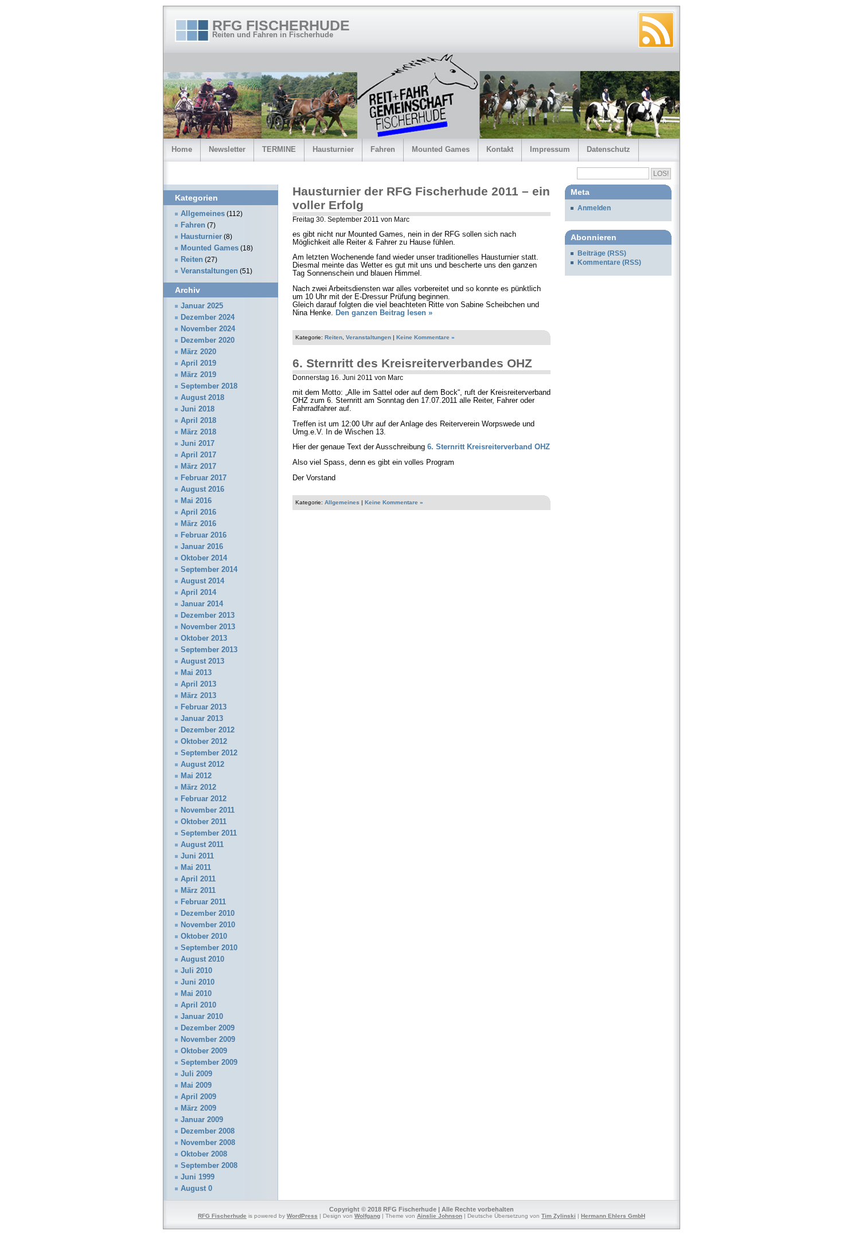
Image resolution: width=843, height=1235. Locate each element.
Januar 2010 (202, 1017)
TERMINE (279, 149)
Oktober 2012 (204, 742)
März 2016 (198, 524)
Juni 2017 (197, 444)
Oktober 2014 (204, 558)
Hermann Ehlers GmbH (613, 1216)
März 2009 (198, 1108)
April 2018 (198, 421)
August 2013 (202, 661)
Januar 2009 (202, 1120)
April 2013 (198, 684)
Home (181, 149)
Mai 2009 (196, 1085)
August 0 (196, 1189)
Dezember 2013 (208, 615)
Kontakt (499, 149)
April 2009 (198, 1097)
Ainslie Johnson (439, 1216)
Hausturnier (333, 149)
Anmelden (594, 208)
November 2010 (208, 925)
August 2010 (202, 959)
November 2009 (208, 1040)
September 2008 (209, 1166)
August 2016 (202, 489)
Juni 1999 (197, 1177)
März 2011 (198, 891)
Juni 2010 (197, 982)
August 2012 (202, 764)
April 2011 (198, 879)
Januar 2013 (202, 719)
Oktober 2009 (204, 1051)
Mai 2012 (196, 776)
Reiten (333, 337)
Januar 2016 (202, 547)
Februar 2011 (203, 902)
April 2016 (198, 512)
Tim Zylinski (558, 1216)
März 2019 (198, 375)
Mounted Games (441, 149)
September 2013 (209, 650)
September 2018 (209, 386)
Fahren (382, 149)
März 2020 (198, 352)
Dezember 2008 (208, 1131)
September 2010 (209, 948)
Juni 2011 (197, 856)
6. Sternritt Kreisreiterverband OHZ (488, 447)
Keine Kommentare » (425, 337)
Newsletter (227, 149)
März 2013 (198, 696)
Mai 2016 (196, 501)
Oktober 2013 (204, 638)
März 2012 (198, 787)
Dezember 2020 (208, 340)
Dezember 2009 (208, 1028)
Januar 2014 (202, 604)
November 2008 (208, 1143)
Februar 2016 (204, 535)
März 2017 (198, 466)
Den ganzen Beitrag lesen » (383, 313)
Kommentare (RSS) (609, 262)
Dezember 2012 (208, 730)
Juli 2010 (196, 971)
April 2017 (198, 455)
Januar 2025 (202, 306)
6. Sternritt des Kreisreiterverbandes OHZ (412, 363)
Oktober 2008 (204, 1154)
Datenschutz (608, 149)
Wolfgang (367, 1216)
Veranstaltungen (368, 337)
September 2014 (209, 570)
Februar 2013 (204, 707)
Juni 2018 (197, 409)
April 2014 (198, 593)
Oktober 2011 (204, 822)
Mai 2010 (196, 994)
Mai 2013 (196, 673)
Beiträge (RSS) (601, 253)
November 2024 (208, 329)
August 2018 (202, 398)
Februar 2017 (204, 478)
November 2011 (208, 810)
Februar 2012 (204, 799)
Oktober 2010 (204, 936)
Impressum (550, 149)
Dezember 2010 (208, 913)
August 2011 (202, 845)
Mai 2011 (196, 868)
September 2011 (209, 833)
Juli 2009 (196, 1074)
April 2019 (198, 363)
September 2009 (209, 1062)
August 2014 (202, 581)
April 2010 (198, 1005)
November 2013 (208, 627)
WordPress (302, 1216)
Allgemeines (342, 502)
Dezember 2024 (208, 317)
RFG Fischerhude (281, 25)
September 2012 (209, 753)
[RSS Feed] (656, 29)
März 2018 (198, 432)
